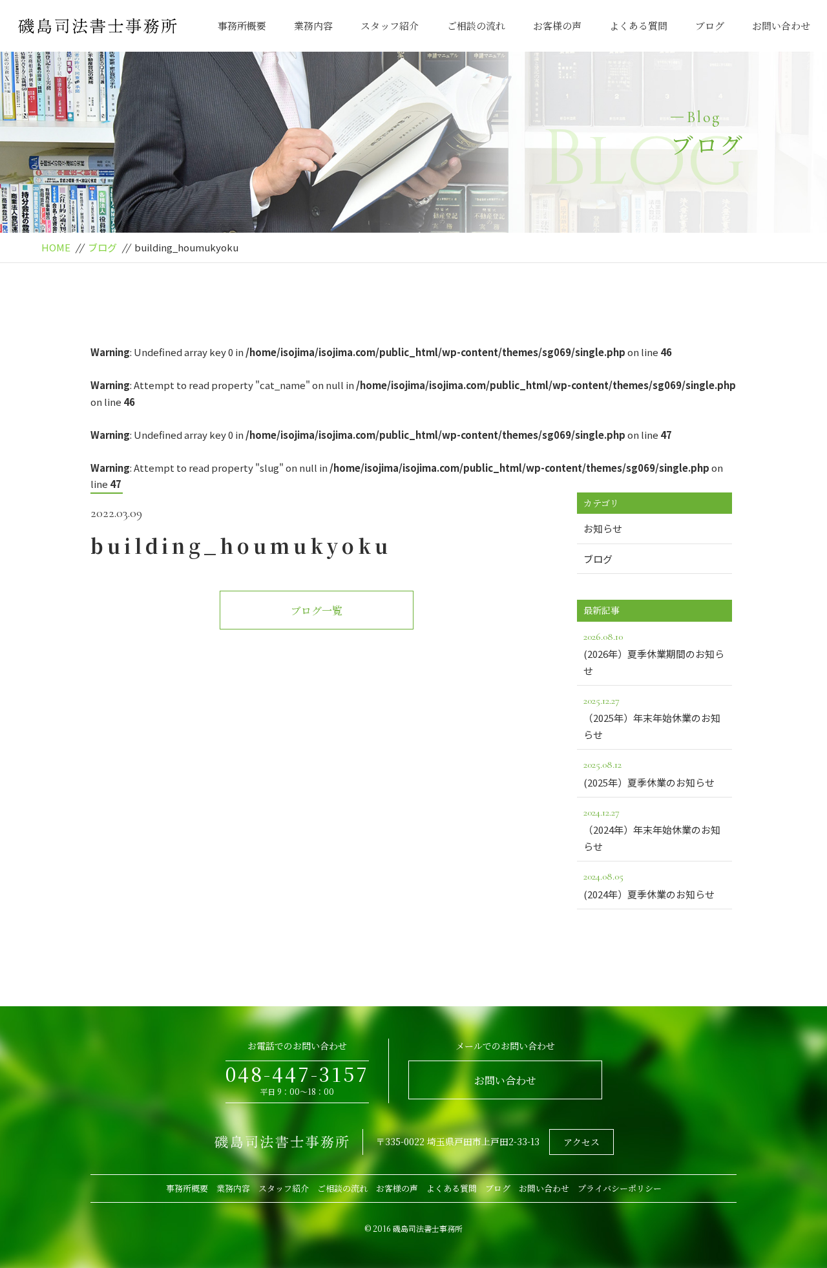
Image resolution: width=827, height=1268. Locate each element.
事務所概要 (242, 25)
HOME (55, 247)
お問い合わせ (781, 25)
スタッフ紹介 (390, 25)
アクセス (581, 1142)
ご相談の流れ (476, 25)
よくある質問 (638, 25)
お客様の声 (557, 25)
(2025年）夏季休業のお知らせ (649, 773)
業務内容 (313, 25)
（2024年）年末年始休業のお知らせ (651, 829)
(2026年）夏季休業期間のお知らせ (653, 653)
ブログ (709, 25)
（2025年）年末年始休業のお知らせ (651, 717)
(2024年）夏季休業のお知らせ (649, 885)
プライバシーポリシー (620, 1188)
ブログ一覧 (316, 610)
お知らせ (602, 528)
